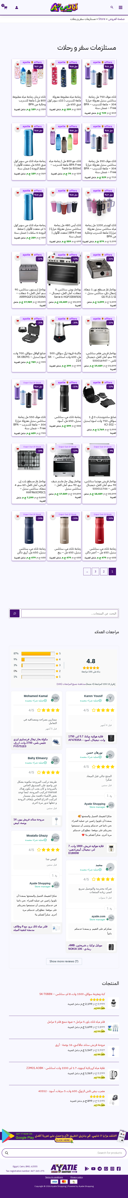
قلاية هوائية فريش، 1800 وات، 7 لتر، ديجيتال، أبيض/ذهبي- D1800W (86, 850)
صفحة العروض (116, 19)
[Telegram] (100, 1169)
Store (101, 19)
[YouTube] (93, 1169)
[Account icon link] (16, 7)
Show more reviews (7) (64, 961)
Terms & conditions (54, 1177)
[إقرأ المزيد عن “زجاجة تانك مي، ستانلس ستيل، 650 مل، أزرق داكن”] (17, 517)
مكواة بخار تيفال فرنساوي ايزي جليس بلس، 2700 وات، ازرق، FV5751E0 (31, 743)
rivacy (74, 1177)
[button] (111, 7)
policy (80, 1177)
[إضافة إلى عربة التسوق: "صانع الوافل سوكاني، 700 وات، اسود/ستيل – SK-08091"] (17, 321)
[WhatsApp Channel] (106, 1169)
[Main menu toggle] (120, 7)
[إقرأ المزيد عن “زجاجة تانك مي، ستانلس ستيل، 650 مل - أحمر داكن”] (88, 517)
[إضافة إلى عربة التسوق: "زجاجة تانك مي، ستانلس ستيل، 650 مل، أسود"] (53, 385)
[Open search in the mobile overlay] (64, 1153)
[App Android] (87, 1169)
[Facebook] (118, 1169)
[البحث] (15, 613)
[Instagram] (112, 1169)
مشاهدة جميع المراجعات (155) (71, 684)
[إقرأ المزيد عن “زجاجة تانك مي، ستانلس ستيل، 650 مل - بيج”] (53, 517)
